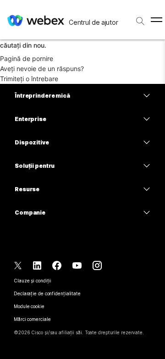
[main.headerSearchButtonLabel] (140, 18)
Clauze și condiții (32, 280)
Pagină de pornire (26, 58)
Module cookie (29, 306)
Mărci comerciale (32, 319)
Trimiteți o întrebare (29, 79)
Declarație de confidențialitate (47, 293)
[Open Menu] (156, 20)
